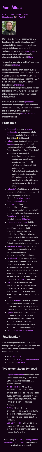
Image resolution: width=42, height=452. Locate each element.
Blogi (12, 14)
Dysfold (10, 312)
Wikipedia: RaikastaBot (16, 246)
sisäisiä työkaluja (28, 114)
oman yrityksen (29, 51)
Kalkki (9, 141)
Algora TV (22, 279)
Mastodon (11, 135)
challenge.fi (19, 85)
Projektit (19, 14)
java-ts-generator (14, 300)
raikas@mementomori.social (27, 360)
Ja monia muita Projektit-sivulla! (20, 330)
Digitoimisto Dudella (15, 375)
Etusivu (5, 14)
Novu (30, 57)
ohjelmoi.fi (11, 204)
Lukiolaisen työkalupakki (17, 222)
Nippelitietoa (7, 17)
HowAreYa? (12, 258)
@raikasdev (29, 102)
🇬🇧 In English (19, 17)
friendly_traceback (15, 216)
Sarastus (10, 144)
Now (26, 14)
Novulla (10, 408)
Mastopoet (11, 129)
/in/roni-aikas (20, 363)
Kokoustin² (11, 189)
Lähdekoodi (27, 219)
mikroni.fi (16, 65)
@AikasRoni (18, 357)
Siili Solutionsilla (14, 423)
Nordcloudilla (12, 387)
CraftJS (10, 282)
